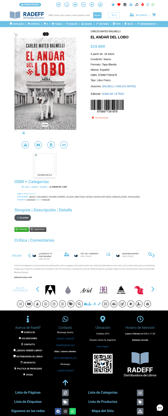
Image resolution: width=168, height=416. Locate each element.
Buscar (97, 15)
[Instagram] (65, 411)
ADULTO (32, 197)
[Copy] (65, 393)
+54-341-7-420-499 (65, 338)
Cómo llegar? (103, 346)
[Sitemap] (140, 411)
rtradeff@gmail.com (65, 345)
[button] (29, 255)
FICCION (69, 197)
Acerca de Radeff (28, 328)
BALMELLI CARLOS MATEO (119, 86)
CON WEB (53, 197)
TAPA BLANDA (134, 197)
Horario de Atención (140, 328)
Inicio (27, 187)
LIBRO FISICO (80, 197)
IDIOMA (34, 187)
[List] (140, 393)
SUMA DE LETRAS (113, 93)
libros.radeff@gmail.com (65, 358)
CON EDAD (31, 200)
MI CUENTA (141, 15)
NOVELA (89, 197)
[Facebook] (58, 411)
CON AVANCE (42, 197)
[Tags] (65, 402)
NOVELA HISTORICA (102, 197)
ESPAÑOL (44, 187)
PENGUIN (46, 200)
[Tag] (140, 402)
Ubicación (102, 328)
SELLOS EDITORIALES (20, 289)
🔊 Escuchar (22, 217)
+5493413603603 (65, 370)
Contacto (65, 328)
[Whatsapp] (72, 411)
